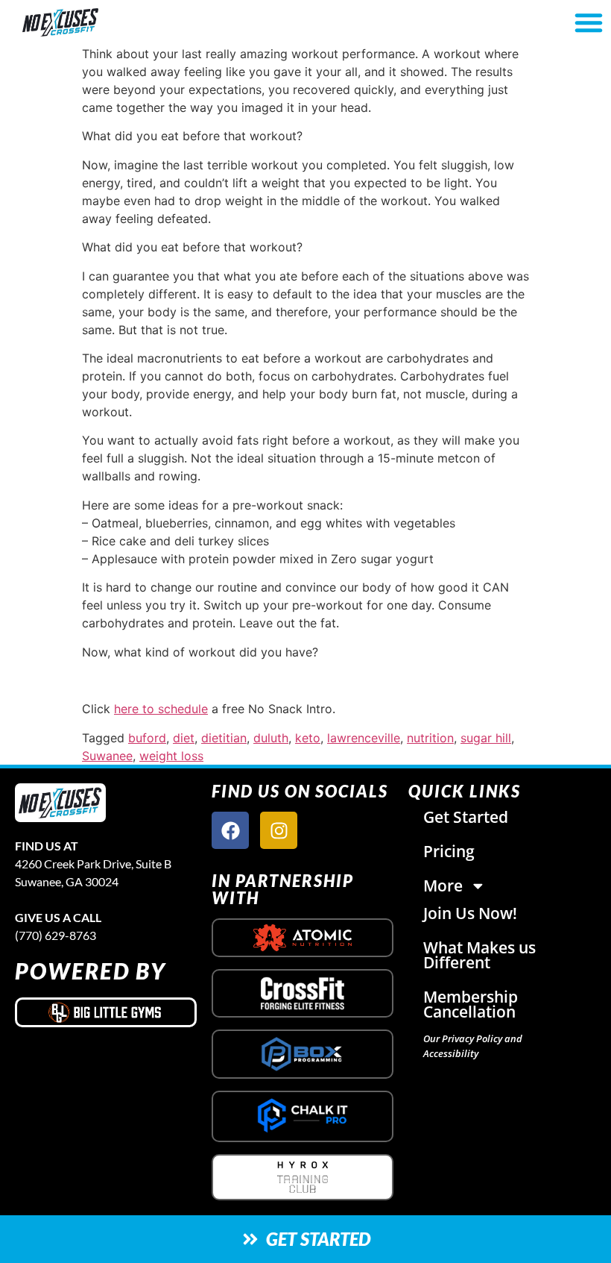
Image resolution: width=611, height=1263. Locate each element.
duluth (270, 737)
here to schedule (161, 708)
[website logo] (106, 22)
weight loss (171, 755)
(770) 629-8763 (55, 935)
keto (307, 737)
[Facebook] (230, 830)
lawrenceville (363, 737)
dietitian (224, 737)
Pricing (449, 851)
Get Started (465, 816)
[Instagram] (278, 830)
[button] (588, 22)
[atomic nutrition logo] (302, 937)
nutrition (430, 737)
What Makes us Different (479, 955)
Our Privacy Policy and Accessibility (472, 1046)
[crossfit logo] (303, 993)
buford (147, 737)
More (443, 885)
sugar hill (485, 737)
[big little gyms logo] (105, 1012)
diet (183, 737)
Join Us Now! (470, 913)
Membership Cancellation (470, 1004)
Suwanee (107, 755)
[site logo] (60, 803)
